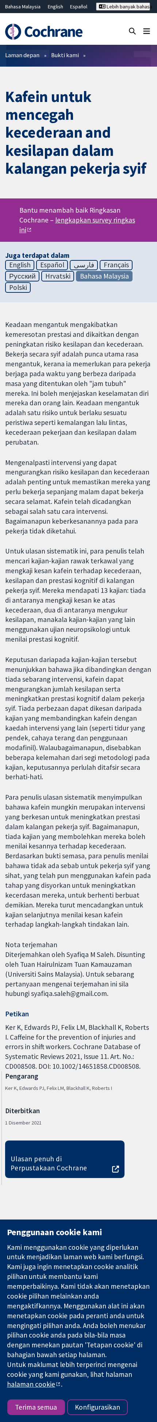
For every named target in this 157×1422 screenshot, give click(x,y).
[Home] (47, 32)
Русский (22, 276)
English (55, 6)
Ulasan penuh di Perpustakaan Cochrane (49, 1163)
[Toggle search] (132, 30)
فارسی (84, 264)
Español (78, 6)
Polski (18, 287)
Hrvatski (57, 276)
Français (116, 264)
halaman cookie (31, 1384)
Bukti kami (65, 55)
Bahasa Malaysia (23, 6)
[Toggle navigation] (146, 30)
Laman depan (22, 55)
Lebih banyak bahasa (128, 6)
